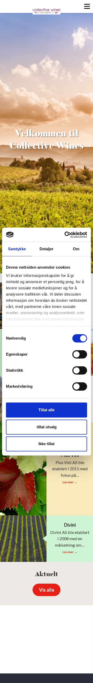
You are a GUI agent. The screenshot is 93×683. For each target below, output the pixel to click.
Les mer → (70, 482)
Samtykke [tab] (17, 249)
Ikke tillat (46, 444)
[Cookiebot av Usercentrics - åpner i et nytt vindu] (65, 234)
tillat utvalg (47, 427)
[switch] (79, 354)
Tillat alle (46, 410)
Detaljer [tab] (47, 249)
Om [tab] (76, 249)
